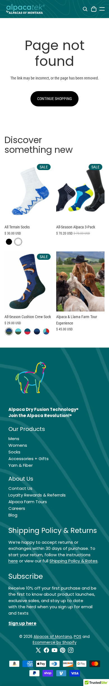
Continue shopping (54, 98)
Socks (14, 452)
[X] (38, 650)
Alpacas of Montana (53, 636)
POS (77, 636)
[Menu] (102, 9)
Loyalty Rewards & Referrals (37, 495)
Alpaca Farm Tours (27, 502)
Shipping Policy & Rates (73, 561)
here (13, 561)
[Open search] (85, 9)
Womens (17, 445)
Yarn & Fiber (20, 465)
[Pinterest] (62, 650)
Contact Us (20, 488)
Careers (16, 508)
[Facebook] (46, 650)
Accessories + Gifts (28, 459)
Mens (13, 438)
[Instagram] (70, 650)
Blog (12, 515)
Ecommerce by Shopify (55, 642)
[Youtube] (54, 650)
